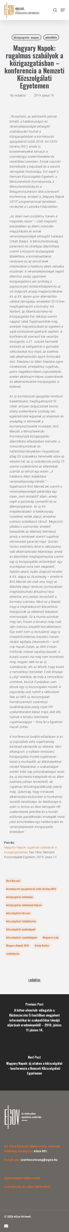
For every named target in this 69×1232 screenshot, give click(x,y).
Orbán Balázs (42, 945)
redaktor (20, 95)
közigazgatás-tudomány (19, 897)
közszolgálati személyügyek (21, 937)
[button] (63, 10)
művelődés (51, 37)
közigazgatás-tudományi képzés (24, 905)
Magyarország (50, 937)
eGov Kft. (40, 1151)
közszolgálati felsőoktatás (21, 921)
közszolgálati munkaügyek (20, 929)
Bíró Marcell (13, 881)
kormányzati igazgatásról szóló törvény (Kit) (31, 889)
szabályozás (12, 953)
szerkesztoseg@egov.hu (39, 1160)
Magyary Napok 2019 (17, 945)
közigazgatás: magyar (26, 37)
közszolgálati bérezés (18, 913)
